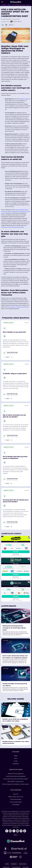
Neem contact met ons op (15, 796)
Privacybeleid (15, 804)
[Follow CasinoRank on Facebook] (6, 830)
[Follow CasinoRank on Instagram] (10, 830)
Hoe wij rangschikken (16, 802)
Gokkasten (16, 763)
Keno (15, 758)
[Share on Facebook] (6, 25)
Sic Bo (15, 761)
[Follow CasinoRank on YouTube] (17, 830)
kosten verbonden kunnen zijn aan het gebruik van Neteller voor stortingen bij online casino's (15, 211)
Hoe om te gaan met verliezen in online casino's (15, 784)
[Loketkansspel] (13, 853)
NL (15, 834)
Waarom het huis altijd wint (15, 773)
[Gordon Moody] (13, 857)
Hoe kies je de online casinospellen (16, 776)
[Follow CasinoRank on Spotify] (21, 830)
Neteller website (24, 98)
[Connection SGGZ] (25, 853)
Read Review (16, 554)
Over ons (15, 794)
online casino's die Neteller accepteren (17, 306)
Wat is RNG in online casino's (16, 781)
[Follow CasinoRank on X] (13, 830)
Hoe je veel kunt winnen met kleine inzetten (15, 779)
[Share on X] (2, 25)
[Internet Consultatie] (19, 849)
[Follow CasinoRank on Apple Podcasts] (24, 830)
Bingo (15, 756)
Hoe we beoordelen (15, 799)
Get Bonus (16, 551)
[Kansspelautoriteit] (7, 849)
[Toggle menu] (2, 1)
